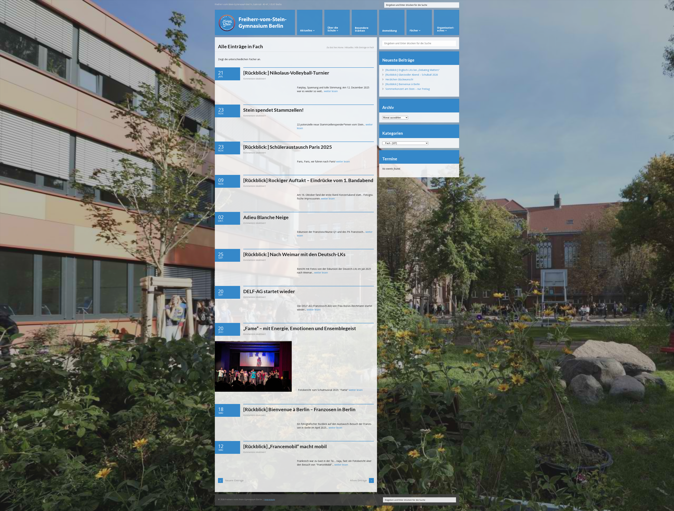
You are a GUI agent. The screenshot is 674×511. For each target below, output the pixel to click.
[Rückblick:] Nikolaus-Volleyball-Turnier (286, 73)
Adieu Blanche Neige (266, 217)
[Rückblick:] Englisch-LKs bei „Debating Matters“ (412, 70)
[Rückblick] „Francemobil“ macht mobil (285, 446)
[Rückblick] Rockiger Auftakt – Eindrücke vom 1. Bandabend (308, 180)
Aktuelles (349, 47)
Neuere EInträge (234, 480)
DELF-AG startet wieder (269, 291)
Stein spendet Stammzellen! (273, 110)
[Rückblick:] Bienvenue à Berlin (402, 84)
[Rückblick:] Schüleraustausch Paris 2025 (287, 147)
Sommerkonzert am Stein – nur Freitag (407, 89)
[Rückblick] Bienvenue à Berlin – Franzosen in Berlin (299, 409)
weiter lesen (331, 91)
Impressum (269, 499)
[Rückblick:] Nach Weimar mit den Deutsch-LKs (294, 254)
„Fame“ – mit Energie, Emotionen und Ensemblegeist (299, 328)
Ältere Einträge (358, 480)
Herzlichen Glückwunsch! (399, 79)
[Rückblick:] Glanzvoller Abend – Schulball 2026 (411, 74)
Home (340, 47)
